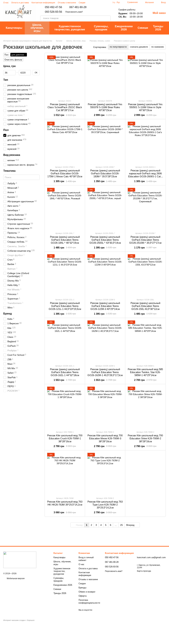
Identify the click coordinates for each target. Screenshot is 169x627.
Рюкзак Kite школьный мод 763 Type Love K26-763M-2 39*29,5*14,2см (105, 504)
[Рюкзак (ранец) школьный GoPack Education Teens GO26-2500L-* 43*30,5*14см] (105, 208)
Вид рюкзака (11, 155)
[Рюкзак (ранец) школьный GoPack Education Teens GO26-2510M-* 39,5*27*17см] (145, 208)
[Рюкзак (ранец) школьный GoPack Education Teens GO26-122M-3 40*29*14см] (105, 275)
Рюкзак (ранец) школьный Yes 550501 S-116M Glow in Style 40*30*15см (145, 107)
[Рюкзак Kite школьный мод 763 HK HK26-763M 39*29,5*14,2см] (64, 473)
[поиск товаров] (108, 18)
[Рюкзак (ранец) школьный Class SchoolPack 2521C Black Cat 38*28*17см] (64, 76)
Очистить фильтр (13, 59)
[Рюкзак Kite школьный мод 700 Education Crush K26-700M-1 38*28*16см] (64, 407)
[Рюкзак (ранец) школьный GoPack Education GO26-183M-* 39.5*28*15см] (105, 142)
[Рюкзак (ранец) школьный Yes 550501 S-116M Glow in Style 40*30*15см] (145, 76)
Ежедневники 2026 (124, 28)
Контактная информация (43, 2)
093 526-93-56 (53, 12)
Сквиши (143, 27)
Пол (6, 130)
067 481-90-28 (77, 7)
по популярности (118, 47)
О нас (6, 2)
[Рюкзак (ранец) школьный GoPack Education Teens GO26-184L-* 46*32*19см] (64, 208)
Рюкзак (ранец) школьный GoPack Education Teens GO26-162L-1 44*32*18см (65, 372)
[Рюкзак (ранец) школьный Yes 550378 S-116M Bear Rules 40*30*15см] (105, 76)
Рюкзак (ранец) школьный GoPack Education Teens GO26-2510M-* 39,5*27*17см (145, 239)
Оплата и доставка (20, 2)
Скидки (82, 2)
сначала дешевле (139, 47)
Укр (113, 2)
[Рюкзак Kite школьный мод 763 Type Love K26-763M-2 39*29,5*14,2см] (105, 473)
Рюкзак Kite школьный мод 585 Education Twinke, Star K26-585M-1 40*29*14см (145, 372)
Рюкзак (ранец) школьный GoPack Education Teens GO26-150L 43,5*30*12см (145, 306)
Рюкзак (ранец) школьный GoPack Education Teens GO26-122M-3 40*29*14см (105, 306)
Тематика (9, 170)
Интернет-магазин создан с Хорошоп (18, 620)
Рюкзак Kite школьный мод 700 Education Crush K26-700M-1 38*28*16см (64, 438)
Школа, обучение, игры (37, 27)
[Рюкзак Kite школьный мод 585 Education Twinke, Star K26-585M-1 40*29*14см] (145, 341)
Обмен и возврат (87, 592)
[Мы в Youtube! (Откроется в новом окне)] (107, 2)
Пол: (6, 54)
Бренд (7, 313)
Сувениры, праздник (101, 28)
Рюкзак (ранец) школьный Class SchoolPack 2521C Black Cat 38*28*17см (65, 107)
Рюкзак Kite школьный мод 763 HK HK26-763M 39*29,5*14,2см (64, 503)
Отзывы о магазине (67, 2)
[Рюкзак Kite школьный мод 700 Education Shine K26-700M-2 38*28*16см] (145, 407)
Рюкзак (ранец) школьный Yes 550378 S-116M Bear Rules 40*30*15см (105, 107)
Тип (5, 79)
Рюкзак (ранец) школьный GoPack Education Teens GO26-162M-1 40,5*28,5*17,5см (105, 372)
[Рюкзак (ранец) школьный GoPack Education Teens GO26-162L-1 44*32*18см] (64, 341)
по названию (157, 47)
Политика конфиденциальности (89, 601)
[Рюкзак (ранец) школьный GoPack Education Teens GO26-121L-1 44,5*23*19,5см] (64, 275)
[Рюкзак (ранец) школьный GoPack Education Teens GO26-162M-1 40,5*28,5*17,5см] (105, 341)
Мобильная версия (15, 578)
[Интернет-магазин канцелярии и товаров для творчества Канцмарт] (19, 559)
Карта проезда (144, 571)
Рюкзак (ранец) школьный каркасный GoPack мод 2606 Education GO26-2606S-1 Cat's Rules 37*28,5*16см (145, 175)
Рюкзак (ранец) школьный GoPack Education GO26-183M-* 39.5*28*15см (105, 173)
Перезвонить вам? (74, 12)
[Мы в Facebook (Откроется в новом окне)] (103, 2)
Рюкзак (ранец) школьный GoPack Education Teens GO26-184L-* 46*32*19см (65, 239)
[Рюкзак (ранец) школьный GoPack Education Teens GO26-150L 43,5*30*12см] (145, 275)
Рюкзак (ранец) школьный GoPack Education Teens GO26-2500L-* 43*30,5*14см (105, 239)
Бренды (82, 587)
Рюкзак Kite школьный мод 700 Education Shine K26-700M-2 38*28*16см (145, 438)
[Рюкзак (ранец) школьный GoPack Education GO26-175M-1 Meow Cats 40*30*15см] (64, 142)
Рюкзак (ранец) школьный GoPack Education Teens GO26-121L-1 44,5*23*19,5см (65, 306)
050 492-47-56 (53, 7)
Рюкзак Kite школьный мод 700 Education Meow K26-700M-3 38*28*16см (105, 438)
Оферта (82, 596)
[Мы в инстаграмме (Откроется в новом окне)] (99, 2)
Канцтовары (14, 27)
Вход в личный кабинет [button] (86, 558)
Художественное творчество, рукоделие (69, 28)
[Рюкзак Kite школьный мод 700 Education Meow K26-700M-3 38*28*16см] (105, 407)
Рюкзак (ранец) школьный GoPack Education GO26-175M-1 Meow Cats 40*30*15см (64, 173)
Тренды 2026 (158, 28)
